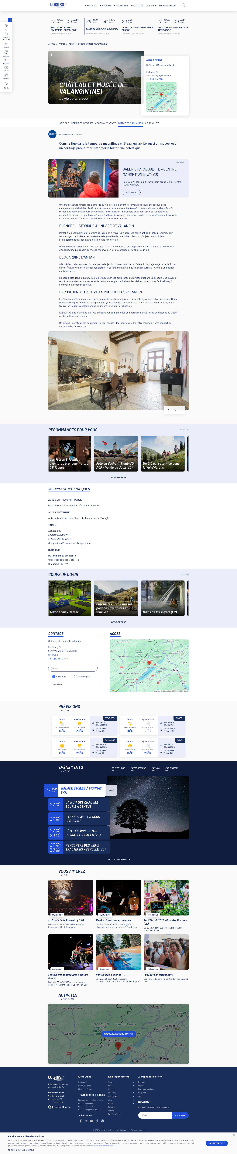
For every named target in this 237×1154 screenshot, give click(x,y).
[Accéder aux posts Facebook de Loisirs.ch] (80, 1121)
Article (64, 123)
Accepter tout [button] (217, 1143)
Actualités (137, 5)
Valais (110, 1085)
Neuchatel (112, 1096)
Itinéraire (57, 684)
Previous (168, 410)
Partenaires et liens (146, 1089)
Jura (110, 1100)
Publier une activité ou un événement (86, 1104)
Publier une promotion (87, 1109)
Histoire (141, 1082)
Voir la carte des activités (118, 1034)
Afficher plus (118, 477)
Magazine (142, 1092)
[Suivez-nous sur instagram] (86, 1121)
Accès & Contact (105, 123)
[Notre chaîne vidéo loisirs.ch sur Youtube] (91, 1121)
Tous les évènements (118, 859)
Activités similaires (130, 123)
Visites (71, 44)
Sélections (122, 5)
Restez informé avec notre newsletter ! (154, 1107)
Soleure (111, 1107)
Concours (151, 5)
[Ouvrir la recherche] (183, 5)
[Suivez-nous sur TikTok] (96, 1121)
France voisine (114, 1114)
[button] (104, 1149)
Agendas (106, 5)
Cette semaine (138, 768)
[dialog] (118, 1143)
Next (181, 410)
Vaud (110, 1082)
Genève (111, 1089)
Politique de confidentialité (103, 1146)
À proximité (152, 123)
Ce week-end (118, 768)
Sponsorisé (180, 162)
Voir (111, 790)
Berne (110, 1103)
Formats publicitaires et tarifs (90, 1100)
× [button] (234, 1135)
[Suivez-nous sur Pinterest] (102, 1121)
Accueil (51, 44)
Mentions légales (85, 1089)
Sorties (62, 44)
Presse (141, 1085)
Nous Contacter (84, 1085)
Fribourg (111, 1092)
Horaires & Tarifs (82, 123)
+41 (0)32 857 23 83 (154, 79)
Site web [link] (53, 654)
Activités (92, 5)
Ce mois (156, 768)
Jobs (140, 1096)
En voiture (61, 676)
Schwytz (111, 1110)
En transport (84, 676)
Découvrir (131, 192)
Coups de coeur (167, 5)
